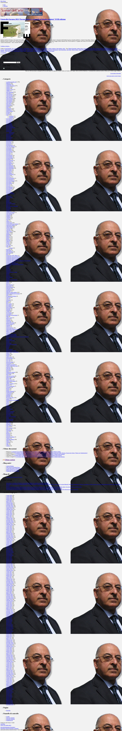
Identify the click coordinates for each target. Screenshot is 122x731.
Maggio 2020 (9, 590)
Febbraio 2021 (9, 579)
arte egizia (8, 136)
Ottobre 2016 (9, 645)
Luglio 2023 (9, 542)
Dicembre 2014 (9, 673)
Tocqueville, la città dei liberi (12, 471)
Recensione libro (10, 397)
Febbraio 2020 (9, 594)
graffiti (7, 281)
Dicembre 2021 (9, 566)
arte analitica (9, 121)
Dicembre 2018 (9, 612)
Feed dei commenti (10, 719)
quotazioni (8, 393)
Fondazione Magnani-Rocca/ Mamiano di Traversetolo (18, 260)
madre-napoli (9, 317)
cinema (7, 221)
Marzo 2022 (9, 562)
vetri (7, 443)
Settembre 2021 (9, 570)
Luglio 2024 (9, 527)
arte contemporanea (18, 48)
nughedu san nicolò (10, 364)
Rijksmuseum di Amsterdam (12, 400)
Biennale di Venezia (10, 203)
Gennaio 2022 (9, 565)
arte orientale (9, 173)
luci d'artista (9, 312)
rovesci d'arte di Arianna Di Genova (14, 477)
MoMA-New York (10, 340)
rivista (7, 402)
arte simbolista (9, 187)
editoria (8, 241)
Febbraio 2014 (9, 685)
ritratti (7, 401)
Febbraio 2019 (9, 609)
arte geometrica (9, 151)
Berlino (8, 201)
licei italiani (8, 306)
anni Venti (8, 103)
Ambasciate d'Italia (10, 85)
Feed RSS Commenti (13, 728)
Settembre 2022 (9, 555)
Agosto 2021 (9, 571)
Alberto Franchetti (72, 48)
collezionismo (26, 48)
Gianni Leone (44, 49)
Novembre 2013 (9, 689)
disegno (8, 239)
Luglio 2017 (9, 633)
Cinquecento (9, 222)
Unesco (8, 438)
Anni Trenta (9, 102)
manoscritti (8, 321)
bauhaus (8, 198)
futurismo (8, 270)
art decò (8, 113)
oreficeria (8, 367)
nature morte (9, 357)
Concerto (8, 229)
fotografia (32, 48)
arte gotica (8, 153)
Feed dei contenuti (10, 717)
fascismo (8, 249)
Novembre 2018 (9, 613)
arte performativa (10, 174)
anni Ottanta (9, 97)
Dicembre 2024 (9, 520)
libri (7, 302)
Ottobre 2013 (9, 690)
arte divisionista (9, 134)
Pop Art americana (10, 386)
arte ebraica (8, 135)
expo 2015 (8, 245)
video (7, 444)
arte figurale (9, 147)
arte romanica (9, 183)
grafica (7, 282)
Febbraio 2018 (9, 624)
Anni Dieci (8, 93)
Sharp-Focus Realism (11, 416)
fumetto (8, 268)
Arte (13, 48)
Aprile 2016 (9, 652)
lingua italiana (9, 307)
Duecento (8, 240)
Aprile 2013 (9, 698)
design (7, 235)
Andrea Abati (80, 48)
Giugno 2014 (9, 680)
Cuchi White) (92, 48)
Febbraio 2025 (9, 518)
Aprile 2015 (9, 667)
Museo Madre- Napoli (11, 350)
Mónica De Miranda (105, 49)
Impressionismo (9, 287)
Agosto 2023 (9, 541)
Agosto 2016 (9, 647)
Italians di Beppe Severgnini (12, 469)
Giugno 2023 (9, 543)
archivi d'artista (9, 111)
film (7, 254)
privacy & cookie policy (6, 725)
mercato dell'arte (9, 327)
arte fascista (8, 142)
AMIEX (8, 90)
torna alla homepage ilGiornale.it (8, 727)
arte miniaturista (9, 165)
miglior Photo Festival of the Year (86, 49)
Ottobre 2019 (9, 599)
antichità (8, 106)
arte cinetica (11, 132)
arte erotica (8, 139)
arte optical (8, 172)
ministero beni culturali (11, 335)
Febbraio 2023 (9, 548)
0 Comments (3, 52)
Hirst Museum (9, 284)
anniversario (9, 104)
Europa (7, 243)
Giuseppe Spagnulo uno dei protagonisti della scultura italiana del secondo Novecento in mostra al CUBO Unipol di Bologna (34, 488)
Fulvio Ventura (30, 49)
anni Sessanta (9, 99)
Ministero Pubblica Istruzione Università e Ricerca (17, 336)
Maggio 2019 (9, 605)
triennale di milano (10, 437)
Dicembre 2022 (9, 551)
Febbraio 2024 (9, 533)
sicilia (7, 417)
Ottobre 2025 (9, 508)
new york (8, 360)
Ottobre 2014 (9, 675)
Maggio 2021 (9, 575)
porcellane (8, 387)
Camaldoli (8, 208)
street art (8, 429)
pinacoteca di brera (10, 376)
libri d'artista (9, 303)
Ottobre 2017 (9, 629)
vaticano (8, 442)
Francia (8, 267)
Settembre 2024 (9, 524)
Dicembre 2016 (9, 642)
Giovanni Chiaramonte (53, 49)
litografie (8, 308)
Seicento (8, 410)
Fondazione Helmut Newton (12, 258)
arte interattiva (9, 156)
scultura (8, 407)
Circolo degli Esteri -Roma (12, 224)
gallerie (7, 273)
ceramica (8, 218)
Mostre (39, 48)
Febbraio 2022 (9, 564)
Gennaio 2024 (9, 534)
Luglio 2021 (9, 572)
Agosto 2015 (9, 662)
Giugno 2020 (9, 589)
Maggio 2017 (9, 636)
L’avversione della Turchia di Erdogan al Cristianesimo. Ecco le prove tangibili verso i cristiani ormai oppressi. (40, 454)
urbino (7, 440)
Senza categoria (9, 412)
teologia (8, 433)
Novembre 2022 (9, 552)
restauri (7, 398)
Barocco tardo (9, 197)
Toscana (8, 434)
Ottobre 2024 (9, 523)
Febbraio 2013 (9, 700)
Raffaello (8, 396)
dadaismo (8, 234)
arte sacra (8, 186)
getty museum (9, 277)
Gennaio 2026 (9, 504)
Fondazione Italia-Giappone (12, 259)
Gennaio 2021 (9, 580)
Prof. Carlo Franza (9, 51)
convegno (8, 230)
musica (7, 353)
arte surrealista (9, 188)
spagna (7, 421)
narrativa (8, 354)
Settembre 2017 (9, 631)
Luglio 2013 (9, 694)
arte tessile (8, 191)
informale (8, 288)
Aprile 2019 (9, 607)
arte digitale (8, 131)
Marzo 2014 (9, 684)
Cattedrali (8, 217)
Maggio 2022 (9, 560)
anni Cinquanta (9, 92)
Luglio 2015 (9, 664)
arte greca (8, 154)
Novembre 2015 (9, 659)
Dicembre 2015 (9, 657)
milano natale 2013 (10, 330)
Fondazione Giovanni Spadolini (13, 256)
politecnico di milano (11, 381)
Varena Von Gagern (49, 51)
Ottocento (8, 368)
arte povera (8, 177)
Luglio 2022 (9, 557)
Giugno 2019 (9, 604)
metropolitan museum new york (13, 329)
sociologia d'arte (9, 419)
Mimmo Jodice (97, 49)
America (8, 87)
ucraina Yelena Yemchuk (39, 51)
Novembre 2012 (9, 704)
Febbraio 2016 (9, 655)
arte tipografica (9, 192)
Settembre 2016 (9, 646)
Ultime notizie (10, 460)
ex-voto (8, 244)
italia (36, 48)
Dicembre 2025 (9, 505)
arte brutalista (9, 125)
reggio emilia (17, 51)
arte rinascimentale (10, 180)
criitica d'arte (9, 231)
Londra (7, 311)
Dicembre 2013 (9, 688)
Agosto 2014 (9, 678)
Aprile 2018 (9, 622)
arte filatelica (9, 149)
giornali (8, 278)
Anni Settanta (9, 101)
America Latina (9, 89)
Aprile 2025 (9, 515)
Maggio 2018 (9, 621)
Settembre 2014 (9, 676)
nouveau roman (9, 362)
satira (7, 405)
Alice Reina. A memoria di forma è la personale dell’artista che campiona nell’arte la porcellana (27, 483)
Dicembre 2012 (9, 703)
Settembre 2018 (9, 615)
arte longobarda (9, 160)
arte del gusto (9, 130)
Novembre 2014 (9, 674)
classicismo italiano (10, 225)
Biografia (5, 6)
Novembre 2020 (9, 583)
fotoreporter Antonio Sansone (11, 49)
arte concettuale (9, 126)
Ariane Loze (86, 48)
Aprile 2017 (9, 637)
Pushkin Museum (10, 391)
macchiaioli (8, 314)
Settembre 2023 (9, 539)
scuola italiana (9, 409)
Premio (7, 388)
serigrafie (8, 414)
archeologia (8, 108)
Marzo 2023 (9, 547)
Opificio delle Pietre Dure (12, 366)
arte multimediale (10, 168)
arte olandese (9, 170)
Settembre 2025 (9, 509)
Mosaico (8, 345)
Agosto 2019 (9, 602)
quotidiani (8, 395)
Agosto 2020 (9, 586)
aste (7, 194)
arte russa (8, 184)
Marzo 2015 (9, 669)
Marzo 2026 (9, 501)
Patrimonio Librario (10, 372)
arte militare (8, 164)
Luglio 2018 (9, 618)
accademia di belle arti (11, 82)
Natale (7, 355)
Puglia (7, 390)
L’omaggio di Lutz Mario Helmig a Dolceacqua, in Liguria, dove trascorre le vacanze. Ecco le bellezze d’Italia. (36, 451)
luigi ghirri (69, 49)
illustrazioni (8, 286)
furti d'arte (8, 269)
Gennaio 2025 (9, 519)
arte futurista (9, 150)
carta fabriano (9, 213)
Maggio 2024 (9, 529)
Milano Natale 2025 (10, 331)
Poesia (7, 378)
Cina (7, 220)
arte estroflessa (9, 140)
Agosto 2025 (9, 510)
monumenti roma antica (11, 344)
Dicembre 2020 (9, 581)
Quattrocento (9, 392)
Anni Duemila (8, 48)
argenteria (11, 116)
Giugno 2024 (9, 528)
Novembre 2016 (9, 643)
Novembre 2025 (9, 506)
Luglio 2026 (9, 496)
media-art (8, 326)
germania (8, 276)
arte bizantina (9, 123)
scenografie (8, 406)
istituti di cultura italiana (11, 292)
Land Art (8, 297)
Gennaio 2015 (9, 671)
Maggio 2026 (9, 499)
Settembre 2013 (9, 692)
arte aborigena (9, 118)
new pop (8, 359)
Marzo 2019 (9, 608)
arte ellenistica (9, 137)
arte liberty (8, 159)
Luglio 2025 (9, 512)
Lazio (7, 298)
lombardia (8, 310)
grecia (7, 283)
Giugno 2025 (9, 513)
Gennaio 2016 (9, 656)
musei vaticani (9, 349)
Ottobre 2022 (9, 553)
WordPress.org (9, 720)
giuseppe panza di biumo (11, 279)
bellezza (8, 199)
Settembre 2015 (9, 661)
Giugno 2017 (9, 634)
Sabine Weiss (23, 51)
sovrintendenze (9, 420)
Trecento (8, 435)
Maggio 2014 (9, 681)
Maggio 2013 (9, 697)
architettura (8, 109)
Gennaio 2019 (9, 610)
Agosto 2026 (9, 495)
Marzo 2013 (9, 699)
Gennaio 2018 (9, 626)
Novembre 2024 (9, 522)
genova (7, 274)
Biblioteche (8, 202)
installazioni (9, 289)
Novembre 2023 (9, 537)
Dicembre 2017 (9, 627)
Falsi (7, 246)
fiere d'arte (8, 253)
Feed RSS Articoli (5, 728)
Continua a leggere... (5, 46)
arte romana (8, 182)
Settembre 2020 (9, 585)
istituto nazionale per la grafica (13, 293)
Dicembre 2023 (9, 536)
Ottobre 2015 (9, 660)
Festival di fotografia (107, 48)
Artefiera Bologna (10, 193)
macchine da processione (11, 315)
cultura (7, 232)
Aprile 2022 (9, 561)
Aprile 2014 (9, 683)
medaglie (8, 325)
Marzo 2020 (9, 593)
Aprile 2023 (9, 546)
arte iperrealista (9, 158)
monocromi (8, 343)
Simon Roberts (30, 51)
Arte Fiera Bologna (10, 146)
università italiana (10, 439)
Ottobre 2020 (9, 584)
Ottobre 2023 (9, 538)
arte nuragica (9, 169)
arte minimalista (9, 166)
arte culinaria (9, 128)
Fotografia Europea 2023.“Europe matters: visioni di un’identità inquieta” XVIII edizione (33, 19)
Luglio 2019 (9, 603)
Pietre (7, 374)
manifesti (8, 320)
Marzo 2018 (9, 623)
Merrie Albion (75, 49)
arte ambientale (9, 120)
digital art (8, 236)
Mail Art (8, 319)
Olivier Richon (114, 49)
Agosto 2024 (9, 525)
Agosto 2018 (9, 617)
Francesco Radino (23, 49)
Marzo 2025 (9, 517)
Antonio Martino (10, 466)
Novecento (8, 363)
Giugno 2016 (9, 650)
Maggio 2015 (9, 666)
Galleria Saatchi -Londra (11, 272)
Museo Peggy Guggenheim (12, 352)
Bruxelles (8, 207)
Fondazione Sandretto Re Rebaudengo (14, 264)
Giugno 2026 (9, 498)
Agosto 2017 (9, 632)
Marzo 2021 (9, 577)
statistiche (8, 424)
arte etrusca (8, 141)
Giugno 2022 (9, 558)
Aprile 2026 (9, 500)
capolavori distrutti (10, 212)
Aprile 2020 (9, 591)
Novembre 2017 (9, 628)
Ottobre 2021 (9, 569)
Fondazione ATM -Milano (12, 255)
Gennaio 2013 (9, 702)
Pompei (8, 385)
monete (7, 341)
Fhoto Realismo (9, 251)
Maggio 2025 (9, 514)
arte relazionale (9, 179)
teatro (7, 431)
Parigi (7, 371)
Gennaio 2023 (9, 550)
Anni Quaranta (9, 98)
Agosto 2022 (9, 556)
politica (46, 48)
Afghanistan (9, 84)
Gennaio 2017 (9, 641)
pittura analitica (9, 377)
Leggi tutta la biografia (115, 73)
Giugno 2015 (9, 665)
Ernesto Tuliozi (99, 48)
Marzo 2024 (9, 532)
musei (42, 48)
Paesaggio (8, 369)
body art (8, 205)
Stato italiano (59, 48)
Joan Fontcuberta (62, 49)
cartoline (8, 216)
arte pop (8, 175)
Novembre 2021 (9, 567)
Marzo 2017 (9, 638)
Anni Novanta (9, 95)
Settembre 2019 (9, 600)
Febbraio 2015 (9, 670)
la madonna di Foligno (11, 296)
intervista (8, 291)
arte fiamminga (9, 145)
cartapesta (8, 215)
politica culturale (52, 48)
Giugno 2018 (9, 619)
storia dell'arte (9, 428)
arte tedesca (8, 189)
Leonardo (8, 300)
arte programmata (10, 178)
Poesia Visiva (9, 379)
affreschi (8, 83)
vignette (8, 445)
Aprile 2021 (9, 576)
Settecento (8, 415)
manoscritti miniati (10, 322)
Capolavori (8, 211)
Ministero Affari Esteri (11, 334)
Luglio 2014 (9, 679)
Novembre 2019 (9, 598)
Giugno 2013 (9, 695)
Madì (7, 316)
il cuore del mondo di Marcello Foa (14, 468)
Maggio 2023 (9, 544)
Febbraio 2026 (9, 503)
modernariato (9, 339)
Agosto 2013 (9, 693)
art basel (8, 112)
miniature (8, 333)
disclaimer (3, 724)
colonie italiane (9, 227)
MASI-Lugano (9, 324)
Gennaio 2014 (9, 686)
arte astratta (8, 122)
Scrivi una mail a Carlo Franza (114, 76)
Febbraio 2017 (9, 640)
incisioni (11, 248)
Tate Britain (8, 430)
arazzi (7, 107)
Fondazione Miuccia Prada (12, 263)
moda (7, 338)
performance (9, 373)
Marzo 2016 (9, 654)
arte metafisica (9, 163)
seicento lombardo (10, 411)
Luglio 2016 (9, 648)
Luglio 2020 (9, 588)
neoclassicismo (9, 358)
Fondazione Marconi (10, 262)
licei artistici (9, 305)
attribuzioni (8, 196)
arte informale (9, 155)
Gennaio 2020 (9, 595)
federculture (9, 250)
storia (64, 48)
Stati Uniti (8, 423)
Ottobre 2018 (9, 614)
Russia (7, 404)
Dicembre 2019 (9, 596)
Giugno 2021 (9, 574)
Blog (4, 4)
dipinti (7, 237)
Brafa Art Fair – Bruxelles (12, 206)
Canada (8, 210)
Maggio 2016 (9, 651)
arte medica (8, 161)
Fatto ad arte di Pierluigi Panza (13, 467)
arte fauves (8, 144)
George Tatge (37, 49)
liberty (7, 301)
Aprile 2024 (9, 531)
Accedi (7, 716)
